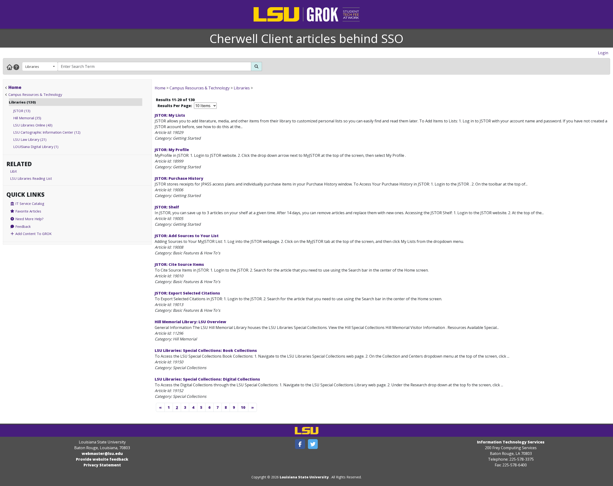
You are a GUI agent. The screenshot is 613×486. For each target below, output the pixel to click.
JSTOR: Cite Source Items (179, 264)
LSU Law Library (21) (29, 139)
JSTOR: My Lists (170, 115)
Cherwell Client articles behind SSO (306, 38)
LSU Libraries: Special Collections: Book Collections (206, 350)
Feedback (22, 226)
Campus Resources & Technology (35, 94)
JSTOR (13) (21, 110)
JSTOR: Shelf (167, 207)
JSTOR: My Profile (172, 149)
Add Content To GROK (32, 233)
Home (14, 87)
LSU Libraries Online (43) (32, 125)
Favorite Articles (27, 211)
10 (243, 407)
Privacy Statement (102, 465)
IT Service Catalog (29, 203)
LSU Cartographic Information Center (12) (46, 132)
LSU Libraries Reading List (31, 178)
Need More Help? (29, 218)
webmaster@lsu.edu (102, 453)
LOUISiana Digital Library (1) (35, 146)
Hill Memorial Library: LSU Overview (190, 321)
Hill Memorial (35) (27, 117)
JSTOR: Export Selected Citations (187, 293)
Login (603, 52)
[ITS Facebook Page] (300, 444)
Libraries (32, 66)
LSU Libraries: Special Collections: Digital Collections (207, 379)
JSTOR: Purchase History (179, 178)
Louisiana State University (304, 477)
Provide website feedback (102, 459)
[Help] (16, 67)
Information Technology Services (511, 442)
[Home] (9, 67)
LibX (13, 171)
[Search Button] (256, 66)
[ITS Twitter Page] (313, 444)
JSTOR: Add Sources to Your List (187, 235)
